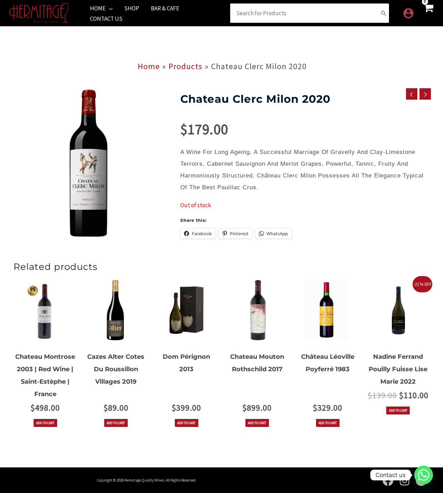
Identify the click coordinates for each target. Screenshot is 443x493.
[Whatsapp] (423, 475)
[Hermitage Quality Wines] (39, 12)
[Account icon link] (408, 13)
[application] (109, 8)
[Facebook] (388, 480)
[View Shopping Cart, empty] (428, 13)
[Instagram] (404, 480)
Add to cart (45, 423)
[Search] (384, 13)
